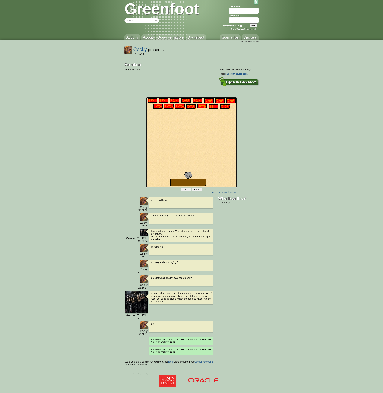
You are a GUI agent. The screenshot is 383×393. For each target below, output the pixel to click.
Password (235, 16)
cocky (245, 74)
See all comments (203, 362)
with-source (236, 74)
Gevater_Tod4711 (137, 238)
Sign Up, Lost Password (243, 29)
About (134, 373)
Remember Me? (231, 25)
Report (241, 41)
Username (235, 6)
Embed (214, 192)
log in (171, 362)
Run (186, 189)
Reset (196, 189)
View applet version (227, 192)
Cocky (140, 48)
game (228, 74)
